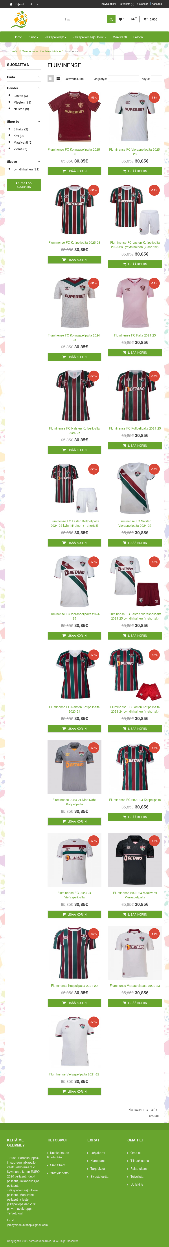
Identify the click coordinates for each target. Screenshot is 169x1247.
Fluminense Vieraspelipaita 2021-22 (74, 1074)
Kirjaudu (19, 4)
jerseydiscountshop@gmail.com (27, 1225)
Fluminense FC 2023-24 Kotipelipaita (135, 799)
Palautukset (138, 1168)
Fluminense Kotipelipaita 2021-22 (74, 985)
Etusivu (14, 51)
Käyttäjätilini (108, 3)
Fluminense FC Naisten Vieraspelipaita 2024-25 (134, 523)
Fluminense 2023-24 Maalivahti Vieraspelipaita (135, 894)
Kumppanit (97, 1160)
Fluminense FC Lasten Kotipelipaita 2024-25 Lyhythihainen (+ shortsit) (74, 523)
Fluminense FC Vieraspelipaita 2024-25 (74, 616)
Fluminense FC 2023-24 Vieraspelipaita (74, 894)
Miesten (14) (22, 102)
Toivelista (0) (126, 3)
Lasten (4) (21, 95)
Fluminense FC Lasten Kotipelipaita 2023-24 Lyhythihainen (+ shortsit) (135, 709)
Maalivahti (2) (23, 142)
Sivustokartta (99, 1176)
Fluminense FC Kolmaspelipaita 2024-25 (74, 337)
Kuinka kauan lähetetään (58, 1154)
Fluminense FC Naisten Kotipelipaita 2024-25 (74, 430)
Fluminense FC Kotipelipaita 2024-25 (135, 428)
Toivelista (136, 1176)
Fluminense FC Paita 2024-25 (135, 335)
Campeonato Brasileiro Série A (41, 51)
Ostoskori (143, 3)
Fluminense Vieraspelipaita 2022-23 (135, 985)
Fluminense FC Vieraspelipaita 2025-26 (135, 151)
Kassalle (157, 3)
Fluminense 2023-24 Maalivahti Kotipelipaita (74, 801)
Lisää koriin (76, 171)
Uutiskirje (136, 1184)
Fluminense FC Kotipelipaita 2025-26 (74, 242)
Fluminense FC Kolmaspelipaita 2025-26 (74, 151)
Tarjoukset (97, 1168)
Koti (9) (19, 135)
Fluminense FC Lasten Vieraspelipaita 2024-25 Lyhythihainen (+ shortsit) (135, 616)
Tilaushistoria (139, 1160)
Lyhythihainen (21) (26, 169)
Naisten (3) (21, 109)
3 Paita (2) (21, 129)
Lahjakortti (97, 1152)
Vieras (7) (20, 149)
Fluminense (71, 51)
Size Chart (57, 1165)
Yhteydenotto (59, 1173)
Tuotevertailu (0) (73, 79)
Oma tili (135, 1152)
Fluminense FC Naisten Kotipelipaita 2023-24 (74, 709)
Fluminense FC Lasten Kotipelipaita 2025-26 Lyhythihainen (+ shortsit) (135, 244)
